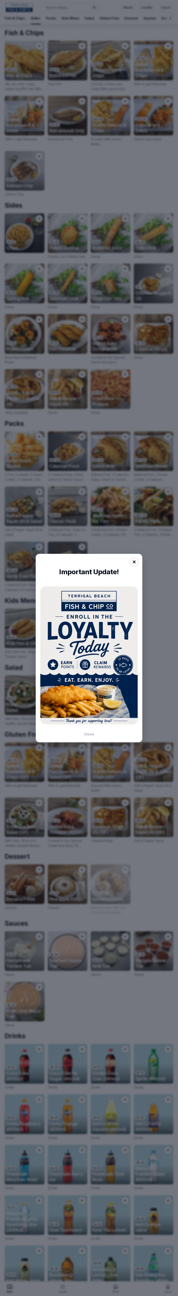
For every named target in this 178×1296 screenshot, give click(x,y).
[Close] (134, 562)
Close (89, 734)
